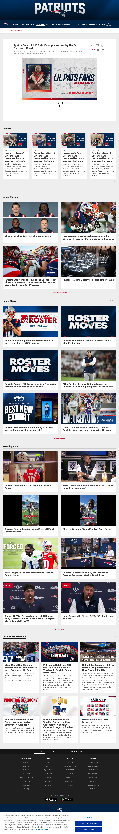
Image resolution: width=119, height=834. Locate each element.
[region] (59, 823)
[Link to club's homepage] (6, 24)
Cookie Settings (88, 817)
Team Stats (48, 773)
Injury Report (48, 769)
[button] (56, 182)
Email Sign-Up (93, 769)
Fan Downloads (93, 773)
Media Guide (93, 781)
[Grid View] (98, 51)
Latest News (26, 762)
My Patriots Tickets (70, 766)
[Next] (103, 79)
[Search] (79, 24)
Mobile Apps (93, 777)
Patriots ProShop (93, 762)
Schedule (48, 781)
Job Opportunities (93, 785)
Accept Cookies (88, 829)
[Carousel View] (93, 51)
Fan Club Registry (93, 766)
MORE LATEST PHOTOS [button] (59, 293)
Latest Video (26, 766)
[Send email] (97, 46)
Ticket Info (70, 762)
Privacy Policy (43, 829)
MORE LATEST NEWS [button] (59, 438)
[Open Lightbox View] (59, 84)
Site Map (26, 788)
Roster (48, 762)
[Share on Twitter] (91, 46)
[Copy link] (103, 45)
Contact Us (93, 788)
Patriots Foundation (26, 777)
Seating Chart (70, 777)
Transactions (48, 777)
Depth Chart (48, 766)
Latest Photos (26, 773)
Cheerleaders (26, 785)
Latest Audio (26, 769)
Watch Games (69, 785)
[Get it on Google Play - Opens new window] (67, 801)
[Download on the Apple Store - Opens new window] (51, 800)
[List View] (103, 51)
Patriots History (26, 781)
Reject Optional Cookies (88, 823)
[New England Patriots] (59, 810)
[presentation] (115, 182)
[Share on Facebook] (86, 46)
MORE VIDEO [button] (59, 629)
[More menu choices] (75, 24)
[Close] (115, 823)
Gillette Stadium (70, 781)
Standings (48, 785)
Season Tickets (69, 769)
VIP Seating (69, 773)
